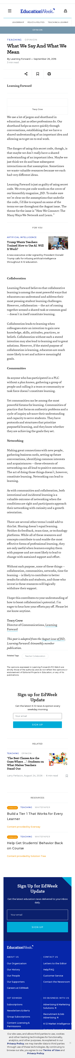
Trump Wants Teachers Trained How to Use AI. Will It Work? (25, 245)
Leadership (18, 22)
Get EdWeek (14, 998)
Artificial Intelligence (22, 237)
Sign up (37, 927)
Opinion (31, 39)
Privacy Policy (15, 1043)
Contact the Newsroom (56, 981)
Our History (13, 969)
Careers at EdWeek (17, 988)
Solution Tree (38, 856)
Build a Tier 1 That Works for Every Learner (35, 816)
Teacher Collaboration (35, 656)
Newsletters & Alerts (18, 1010)
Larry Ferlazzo (15, 775)
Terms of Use (51, 1050)
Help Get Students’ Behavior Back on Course (35, 845)
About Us (13, 957)
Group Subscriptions (18, 1016)
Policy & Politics (36, 22)
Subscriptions (14, 1004)
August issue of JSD (53, 639)
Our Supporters (16, 981)
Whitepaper (42, 807)
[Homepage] (38, 11)
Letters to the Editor (55, 963)
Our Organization (17, 963)
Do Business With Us (56, 998)
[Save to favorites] (37, 74)
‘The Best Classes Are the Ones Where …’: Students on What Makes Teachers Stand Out (25, 763)
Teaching (14, 39)
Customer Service (53, 975)
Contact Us (50, 957)
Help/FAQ (48, 969)
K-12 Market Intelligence (56, 1023)
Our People (13, 975)
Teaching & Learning (59, 22)
